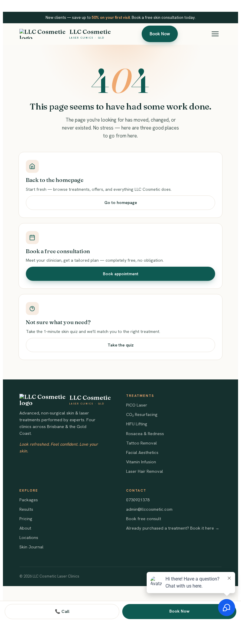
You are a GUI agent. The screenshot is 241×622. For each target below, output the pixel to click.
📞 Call (62, 611)
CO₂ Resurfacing (142, 414)
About (25, 528)
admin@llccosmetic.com (149, 509)
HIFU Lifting (136, 424)
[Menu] (215, 33)
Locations (28, 537)
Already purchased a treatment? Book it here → (172, 528)
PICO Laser (136, 405)
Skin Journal (31, 547)
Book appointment (120, 273)
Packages (28, 499)
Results (26, 509)
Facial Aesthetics (142, 452)
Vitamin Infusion (141, 462)
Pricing (25, 518)
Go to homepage (120, 202)
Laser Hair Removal (144, 471)
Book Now (160, 34)
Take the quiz (121, 345)
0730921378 (138, 499)
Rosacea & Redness (145, 433)
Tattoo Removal (141, 443)
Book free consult (143, 518)
